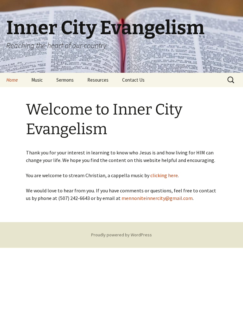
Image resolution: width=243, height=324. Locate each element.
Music (37, 80)
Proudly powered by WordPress (121, 235)
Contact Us (133, 80)
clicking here (164, 175)
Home (12, 80)
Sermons (65, 80)
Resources (98, 80)
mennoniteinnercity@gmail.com (157, 198)
